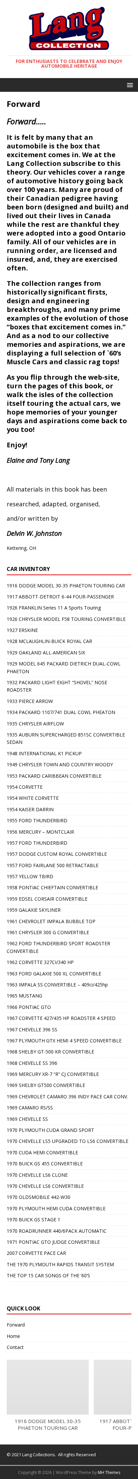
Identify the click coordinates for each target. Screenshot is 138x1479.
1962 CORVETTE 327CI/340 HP (40, 962)
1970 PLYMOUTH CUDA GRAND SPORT (50, 1130)
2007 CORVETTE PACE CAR (36, 1253)
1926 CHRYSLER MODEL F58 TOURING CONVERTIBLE (66, 619)
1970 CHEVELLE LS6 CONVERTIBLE (45, 1186)
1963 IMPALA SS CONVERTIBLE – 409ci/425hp (57, 984)
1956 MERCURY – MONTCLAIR (40, 832)
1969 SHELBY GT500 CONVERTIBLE (46, 1085)
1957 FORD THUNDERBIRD (37, 843)
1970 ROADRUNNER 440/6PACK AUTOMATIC (57, 1231)
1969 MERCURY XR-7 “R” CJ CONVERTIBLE (53, 1074)
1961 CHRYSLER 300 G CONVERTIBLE (48, 932)
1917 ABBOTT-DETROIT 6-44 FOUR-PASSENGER (60, 596)
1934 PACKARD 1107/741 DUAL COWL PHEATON (61, 712)
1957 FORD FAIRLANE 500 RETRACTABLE (52, 865)
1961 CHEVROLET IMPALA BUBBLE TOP (51, 921)
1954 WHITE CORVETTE (33, 798)
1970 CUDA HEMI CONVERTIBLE (42, 1152)
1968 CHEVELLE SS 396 (32, 1063)
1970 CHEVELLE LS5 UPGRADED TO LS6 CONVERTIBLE (67, 1141)
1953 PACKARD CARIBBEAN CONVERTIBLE (54, 776)
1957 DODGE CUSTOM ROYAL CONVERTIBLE (57, 854)
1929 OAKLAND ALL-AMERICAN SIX (46, 652)
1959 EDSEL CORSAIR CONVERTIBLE (47, 899)
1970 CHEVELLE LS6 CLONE (37, 1175)
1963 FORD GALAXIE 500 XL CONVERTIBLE (54, 973)
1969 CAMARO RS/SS (30, 1107)
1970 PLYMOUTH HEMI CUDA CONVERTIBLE (56, 1208)
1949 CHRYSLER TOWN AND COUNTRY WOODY (60, 764)
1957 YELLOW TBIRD (30, 876)
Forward (16, 1325)
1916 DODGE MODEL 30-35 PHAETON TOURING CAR (66, 585)
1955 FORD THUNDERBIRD (37, 820)
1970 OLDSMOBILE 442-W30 (38, 1197)
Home (13, 1336)
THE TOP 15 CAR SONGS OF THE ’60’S (48, 1275)
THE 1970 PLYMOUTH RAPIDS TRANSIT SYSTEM (60, 1264)
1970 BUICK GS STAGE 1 (33, 1219)
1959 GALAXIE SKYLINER (34, 910)
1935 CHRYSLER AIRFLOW (35, 723)
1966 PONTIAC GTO (29, 1007)
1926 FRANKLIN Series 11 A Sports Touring (54, 607)
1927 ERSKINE (22, 630)
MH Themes (109, 1472)
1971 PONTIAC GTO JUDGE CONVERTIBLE (53, 1242)
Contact (15, 1347)
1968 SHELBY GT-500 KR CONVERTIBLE (50, 1051)
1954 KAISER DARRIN (30, 809)
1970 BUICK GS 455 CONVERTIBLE (45, 1163)
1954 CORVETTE (25, 787)
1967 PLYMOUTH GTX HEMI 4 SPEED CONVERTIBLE (64, 1040)
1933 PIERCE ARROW (30, 701)
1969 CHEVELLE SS (27, 1119)
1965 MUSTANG (24, 995)
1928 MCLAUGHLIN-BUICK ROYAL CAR (49, 641)
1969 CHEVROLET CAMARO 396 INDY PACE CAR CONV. (67, 1096)
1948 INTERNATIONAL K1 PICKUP (44, 753)
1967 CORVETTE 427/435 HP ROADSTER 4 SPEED (61, 1018)
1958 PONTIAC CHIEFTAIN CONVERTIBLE (52, 887)
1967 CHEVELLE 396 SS (32, 1029)
